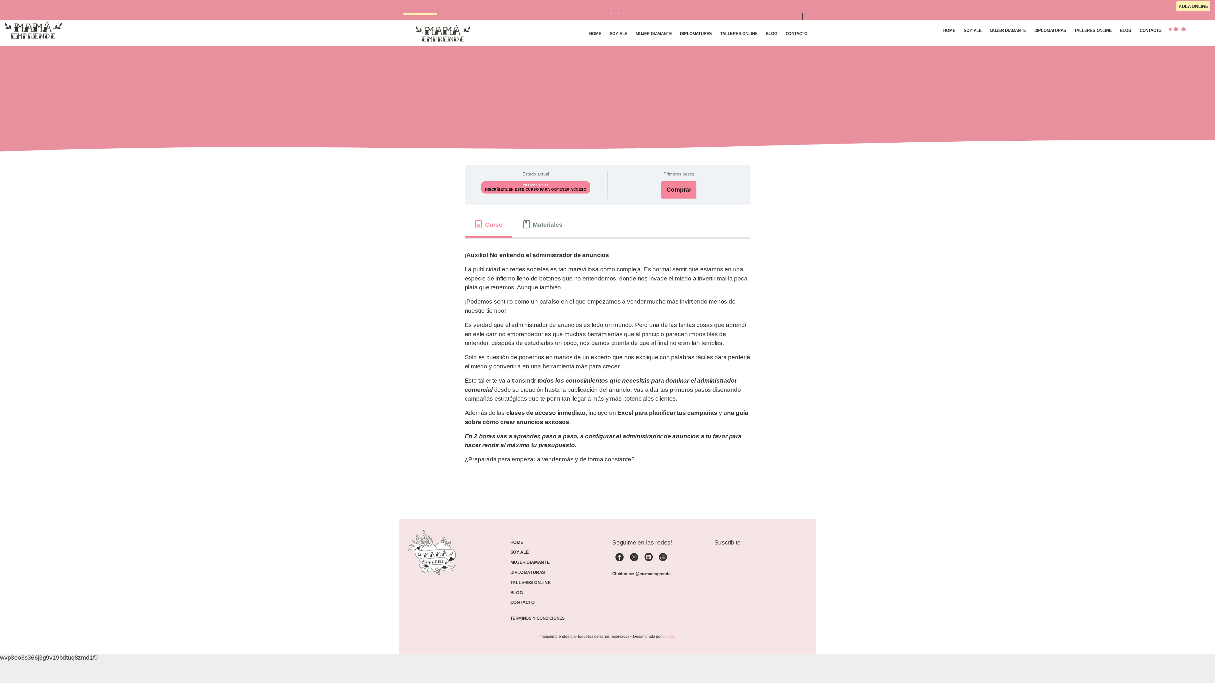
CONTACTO (522, 602)
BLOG (516, 592)
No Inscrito (535, 185)
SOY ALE (519, 552)
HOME (516, 542)
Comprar (678, 189)
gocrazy (669, 636)
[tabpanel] (608, 360)
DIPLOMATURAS (527, 572)
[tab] (489, 224)
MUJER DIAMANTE (530, 562)
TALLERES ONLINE (530, 582)
